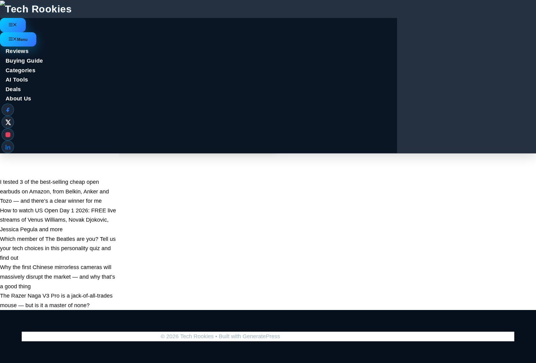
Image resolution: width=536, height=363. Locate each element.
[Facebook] (8, 110)
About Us (18, 98)
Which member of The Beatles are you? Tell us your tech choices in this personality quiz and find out (58, 248)
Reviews (17, 51)
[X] (8, 122)
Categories (20, 70)
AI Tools (17, 80)
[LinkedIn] (8, 147)
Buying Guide (24, 61)
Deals (13, 89)
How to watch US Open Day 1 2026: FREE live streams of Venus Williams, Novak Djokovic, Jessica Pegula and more (58, 219)
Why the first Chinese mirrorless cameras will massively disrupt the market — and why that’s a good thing (57, 276)
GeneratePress (261, 336)
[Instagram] (8, 134)
